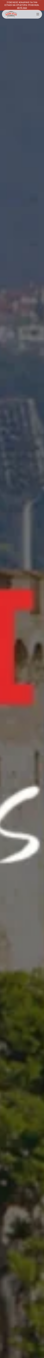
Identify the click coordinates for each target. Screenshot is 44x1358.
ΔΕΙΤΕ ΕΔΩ (22, 8)
